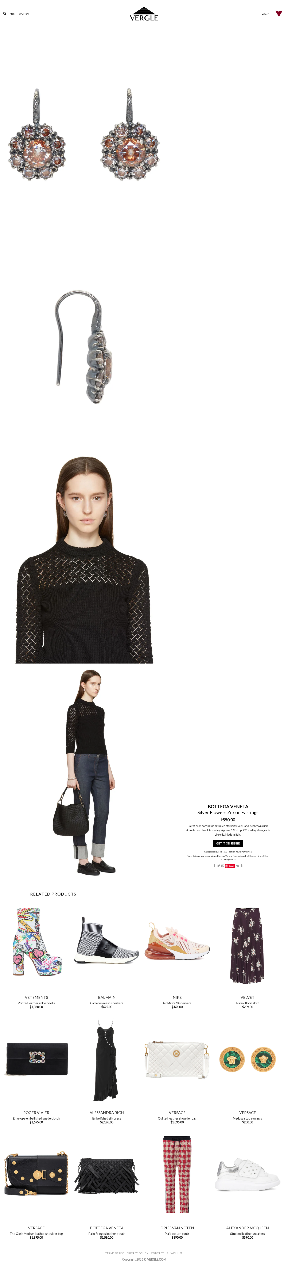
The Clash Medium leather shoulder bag (36, 1233)
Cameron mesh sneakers (106, 1003)
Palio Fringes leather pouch (106, 1233)
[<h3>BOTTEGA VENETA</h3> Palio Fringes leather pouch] (107, 1174)
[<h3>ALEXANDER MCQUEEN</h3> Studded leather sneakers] (247, 1174)
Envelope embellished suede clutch (36, 1118)
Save (231, 865)
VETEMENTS (36, 997)
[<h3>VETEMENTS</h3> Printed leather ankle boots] (36, 944)
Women (248, 851)
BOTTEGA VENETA (107, 1228)
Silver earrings (255, 856)
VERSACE (177, 1112)
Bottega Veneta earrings (204, 856)
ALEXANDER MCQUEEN (247, 1228)
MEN (12, 13)
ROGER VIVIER (36, 1112)
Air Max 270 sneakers (177, 1003)
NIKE (177, 997)
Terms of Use (114, 1253)
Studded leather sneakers (247, 1233)
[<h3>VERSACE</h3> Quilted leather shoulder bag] (177, 1059)
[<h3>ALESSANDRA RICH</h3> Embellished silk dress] (107, 1059)
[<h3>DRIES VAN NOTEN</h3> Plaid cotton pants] (177, 1174)
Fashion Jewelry (235, 851)
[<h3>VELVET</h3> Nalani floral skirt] (247, 944)
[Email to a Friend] (222, 865)
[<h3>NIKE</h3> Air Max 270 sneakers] (177, 944)
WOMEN (24, 13)
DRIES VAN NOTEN (177, 1228)
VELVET (247, 997)
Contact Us (159, 1253)
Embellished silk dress (106, 1118)
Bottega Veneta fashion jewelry (232, 856)
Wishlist (177, 1253)
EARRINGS (221, 851)
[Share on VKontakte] (237, 865)
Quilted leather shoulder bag (177, 1118)
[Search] (4, 13)
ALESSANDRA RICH (107, 1112)
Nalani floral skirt (247, 1003)
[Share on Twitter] (218, 865)
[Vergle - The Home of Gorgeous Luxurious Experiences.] (144, 13)
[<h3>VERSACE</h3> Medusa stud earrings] (247, 1059)
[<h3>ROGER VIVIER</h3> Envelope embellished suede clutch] (36, 1059)
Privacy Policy (137, 1253)
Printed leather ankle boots (36, 1003)
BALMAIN (107, 997)
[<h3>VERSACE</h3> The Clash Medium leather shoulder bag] (36, 1174)
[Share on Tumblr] (241, 865)
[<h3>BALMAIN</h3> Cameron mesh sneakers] (107, 944)
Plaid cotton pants (177, 1233)
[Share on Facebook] (214, 865)
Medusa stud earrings (247, 1118)
